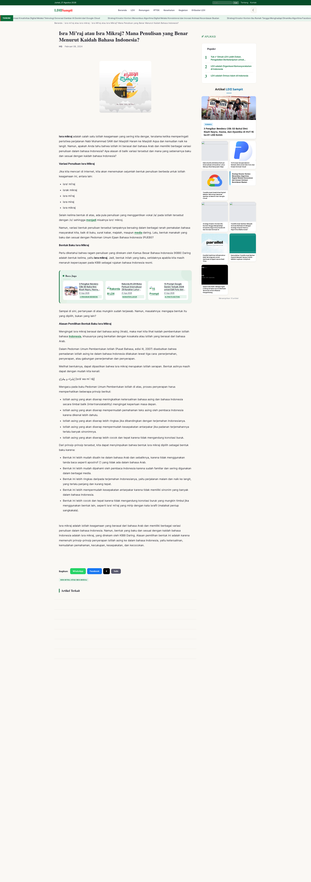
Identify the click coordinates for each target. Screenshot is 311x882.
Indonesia (75, 336)
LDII (63, 10)
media (138, 232)
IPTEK (156, 10)
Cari (235, 3)
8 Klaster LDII (198, 10)
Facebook (94, 571)
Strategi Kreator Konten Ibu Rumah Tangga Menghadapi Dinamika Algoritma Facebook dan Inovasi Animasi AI (249, 18)
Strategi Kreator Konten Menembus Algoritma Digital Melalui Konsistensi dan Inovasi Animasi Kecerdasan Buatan (131, 18)
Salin (116, 571)
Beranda (122, 10)
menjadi (91, 220)
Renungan (144, 10)
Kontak (253, 2)
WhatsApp (78, 571)
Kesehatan (169, 10)
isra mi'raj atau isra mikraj (77, 23)
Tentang (244, 2)
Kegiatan (183, 10)
